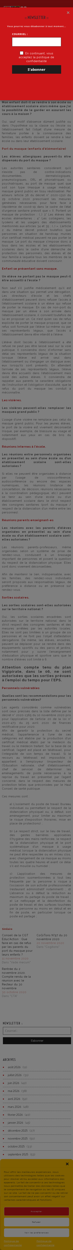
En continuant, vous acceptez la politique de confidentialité (36, 57)
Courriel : (20, 34)
